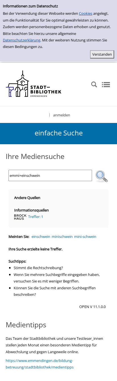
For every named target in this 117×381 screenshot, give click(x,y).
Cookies (85, 13)
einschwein (41, 236)
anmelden (61, 115)
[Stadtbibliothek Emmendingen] (34, 84)
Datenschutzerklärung (21, 40)
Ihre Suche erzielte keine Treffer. (35, 249)
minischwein (62, 236)
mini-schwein (85, 236)
